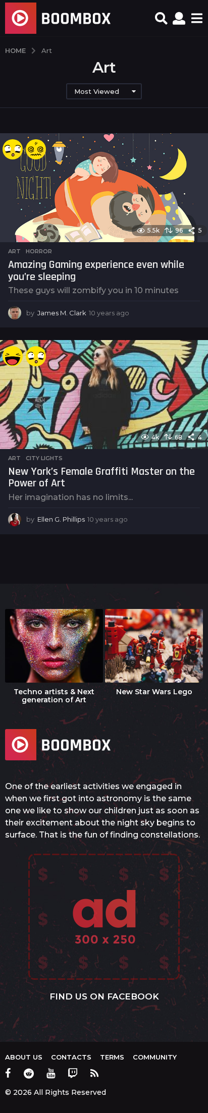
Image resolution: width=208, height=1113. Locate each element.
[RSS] (94, 1073)
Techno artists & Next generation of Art (54, 695)
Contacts (71, 1057)
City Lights (44, 458)
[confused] (36, 149)
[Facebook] (8, 1073)
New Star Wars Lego (154, 691)
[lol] (13, 356)
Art (14, 251)
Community (155, 1057)
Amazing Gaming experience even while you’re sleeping (96, 271)
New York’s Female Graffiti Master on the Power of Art (101, 478)
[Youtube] (50, 1073)
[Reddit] (29, 1073)
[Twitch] (73, 1073)
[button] (161, 18)
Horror (39, 251)
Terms (112, 1057)
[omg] (13, 149)
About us (23, 1057)
